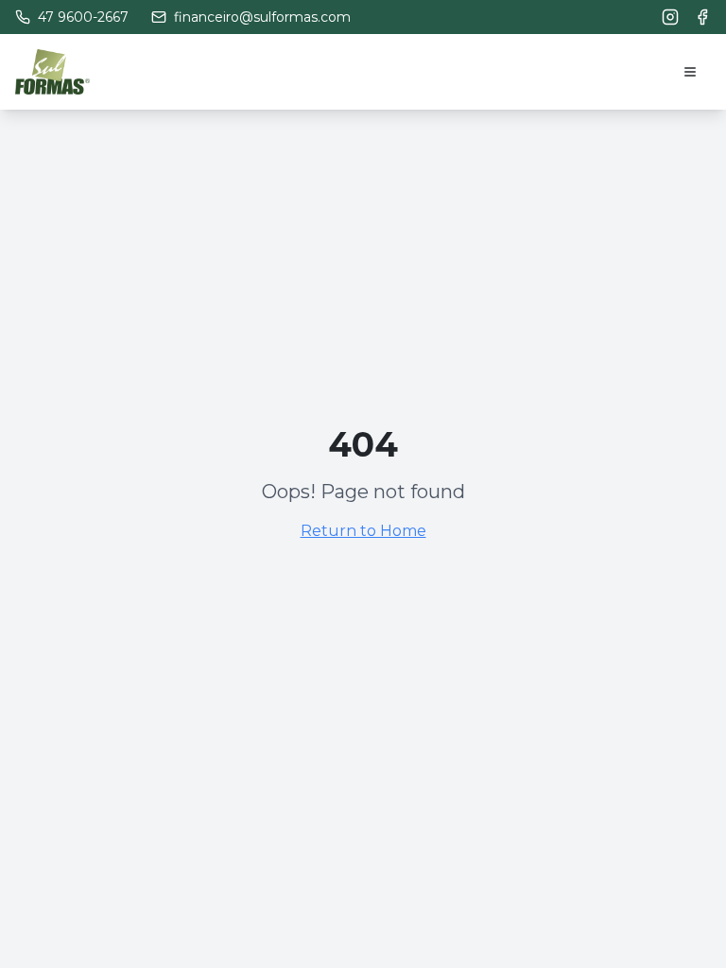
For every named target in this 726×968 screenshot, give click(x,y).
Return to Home (363, 531)
